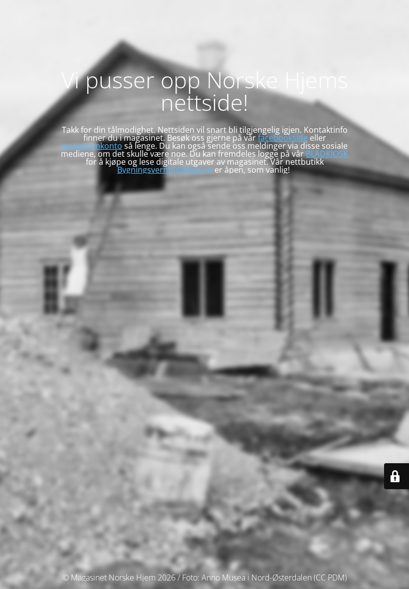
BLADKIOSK (327, 153)
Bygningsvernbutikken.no (164, 169)
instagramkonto (92, 145)
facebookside (283, 137)
